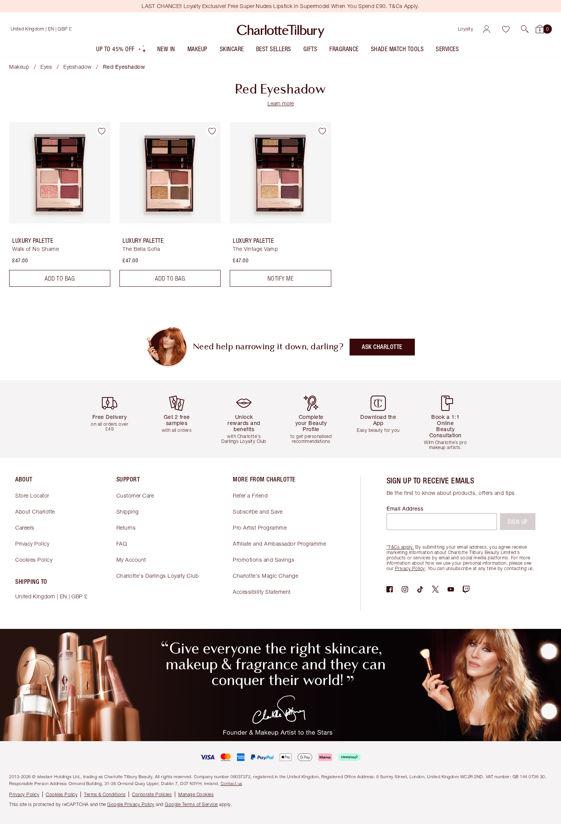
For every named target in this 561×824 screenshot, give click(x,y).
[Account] (486, 29)
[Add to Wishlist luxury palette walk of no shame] (101, 131)
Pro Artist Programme (260, 527)
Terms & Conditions (105, 794)
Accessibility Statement (262, 591)
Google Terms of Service (191, 804)
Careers (24, 527)
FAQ (121, 543)
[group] (112, 419)
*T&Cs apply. (400, 547)
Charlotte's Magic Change (265, 575)
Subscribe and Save (257, 511)
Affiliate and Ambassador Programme (279, 543)
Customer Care (135, 495)
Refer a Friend (250, 495)
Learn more (281, 103)
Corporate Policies (152, 794)
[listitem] (121, 50)
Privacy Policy (32, 543)
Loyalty (466, 29)
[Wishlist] (506, 29)
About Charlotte (35, 511)
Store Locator (32, 495)
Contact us (231, 783)
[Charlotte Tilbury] (281, 29)
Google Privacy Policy (131, 804)
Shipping (127, 511)
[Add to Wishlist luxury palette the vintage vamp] (322, 131)
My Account (131, 559)
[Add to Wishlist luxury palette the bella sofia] (212, 131)
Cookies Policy (33, 559)
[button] (525, 29)
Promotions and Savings (263, 559)
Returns (126, 527)
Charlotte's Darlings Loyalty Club (157, 575)
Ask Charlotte (382, 347)
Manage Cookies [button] (196, 794)
